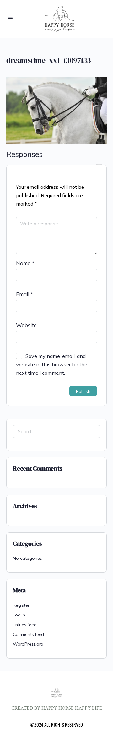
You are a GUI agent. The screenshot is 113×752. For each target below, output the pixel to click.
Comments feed (28, 634)
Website (26, 325)
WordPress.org (28, 644)
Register (21, 605)
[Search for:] (56, 431)
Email (24, 294)
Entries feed (24, 624)
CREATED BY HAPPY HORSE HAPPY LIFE (56, 708)
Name (25, 263)
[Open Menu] (10, 18)
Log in (19, 615)
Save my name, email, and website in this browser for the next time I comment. (51, 364)
